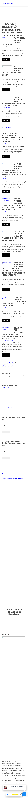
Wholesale (4, 471)
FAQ (3, 473)
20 (3, 365)
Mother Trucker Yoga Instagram (14, 407)
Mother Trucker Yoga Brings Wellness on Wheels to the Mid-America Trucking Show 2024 (14, 170)
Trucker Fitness (11, 46)
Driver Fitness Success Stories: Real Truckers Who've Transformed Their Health (14, 204)
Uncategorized (10, 276)
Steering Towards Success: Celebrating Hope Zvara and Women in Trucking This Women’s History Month (13, 268)
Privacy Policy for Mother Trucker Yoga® (11, 476)
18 (12, 362)
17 (9, 362)
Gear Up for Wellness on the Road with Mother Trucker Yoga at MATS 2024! (13, 333)
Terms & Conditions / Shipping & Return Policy (12, 478)
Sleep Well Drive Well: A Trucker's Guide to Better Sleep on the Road (14, 301)
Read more (5, 59)
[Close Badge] (21, 793)
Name (3, 419)
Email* (3, 425)
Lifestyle (4, 46)
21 (6, 365)
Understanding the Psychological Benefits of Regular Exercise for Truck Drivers (12, 137)
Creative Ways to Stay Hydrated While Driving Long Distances (14, 101)
